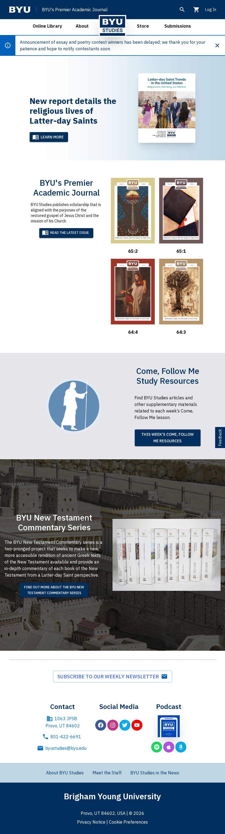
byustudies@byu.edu (65, 748)
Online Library (47, 26)
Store (143, 26)
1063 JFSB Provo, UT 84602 (63, 722)
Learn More (52, 137)
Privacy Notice (91, 822)
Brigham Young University (112, 796)
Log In (210, 9)
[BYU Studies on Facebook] (100, 725)
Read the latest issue (69, 233)
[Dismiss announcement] (219, 45)
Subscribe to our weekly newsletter (109, 676)
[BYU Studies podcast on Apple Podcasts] (168, 747)
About (82, 26)
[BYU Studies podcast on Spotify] (156, 747)
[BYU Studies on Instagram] (112, 725)
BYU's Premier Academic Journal (75, 9)
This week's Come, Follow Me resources (167, 438)
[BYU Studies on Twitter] (124, 725)
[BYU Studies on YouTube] (136, 725)
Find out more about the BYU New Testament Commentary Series (54, 590)
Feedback (220, 437)
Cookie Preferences (128, 822)
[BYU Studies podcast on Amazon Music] (180, 747)
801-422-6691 (65, 736)
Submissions (177, 26)
